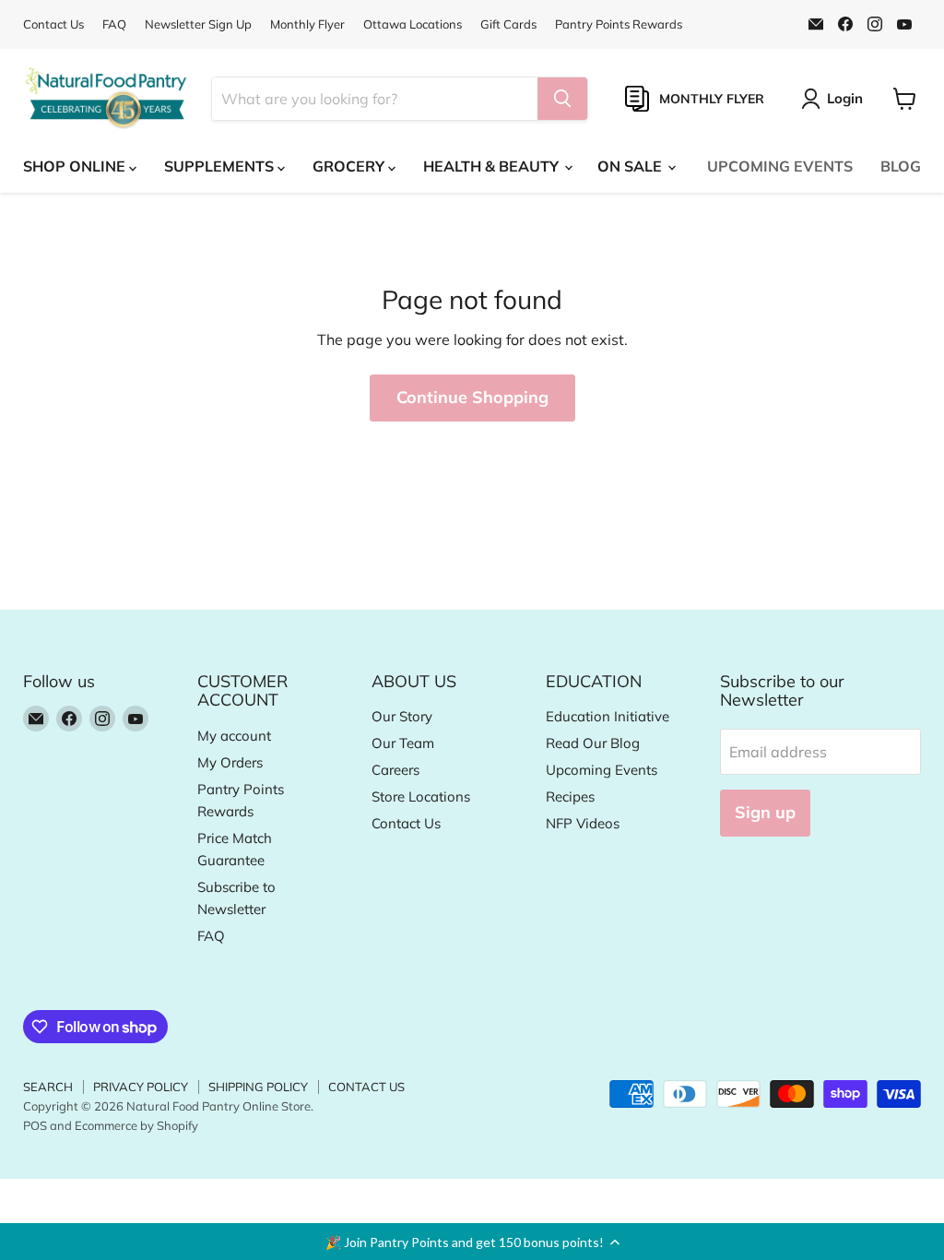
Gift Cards (508, 24)
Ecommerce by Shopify (136, 1125)
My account (234, 735)
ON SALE (631, 166)
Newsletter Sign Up (198, 24)
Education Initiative (607, 716)
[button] (472, 1241)
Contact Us (53, 24)
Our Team (403, 743)
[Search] (562, 98)
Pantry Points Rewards (618, 24)
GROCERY (350, 166)
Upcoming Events (601, 770)
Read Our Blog (593, 743)
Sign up (765, 812)
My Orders (230, 762)
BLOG (900, 166)
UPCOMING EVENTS (780, 166)
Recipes (570, 796)
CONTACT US (366, 1086)
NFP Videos (583, 823)
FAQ (114, 24)
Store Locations (421, 796)
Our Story (402, 716)
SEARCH (48, 1086)
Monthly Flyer (307, 24)
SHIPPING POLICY (258, 1086)
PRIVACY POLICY (140, 1086)
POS (35, 1125)
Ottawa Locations (412, 24)
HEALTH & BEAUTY (492, 166)
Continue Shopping (472, 397)
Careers (395, 770)
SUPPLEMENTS (220, 166)
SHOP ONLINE (76, 166)
